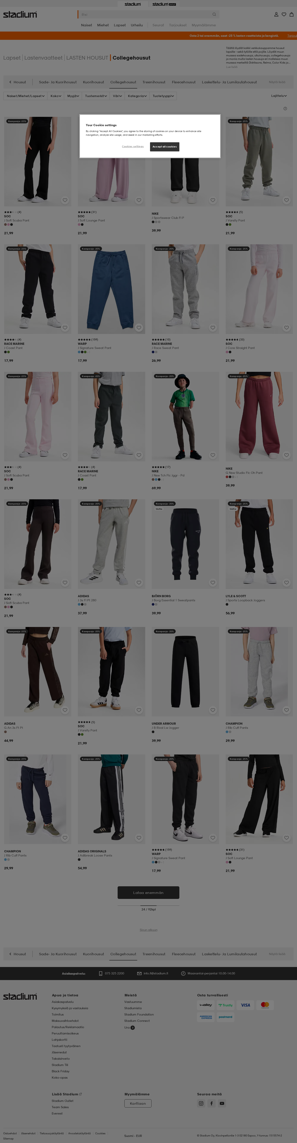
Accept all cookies (165, 146)
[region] (150, 136)
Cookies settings (133, 146)
